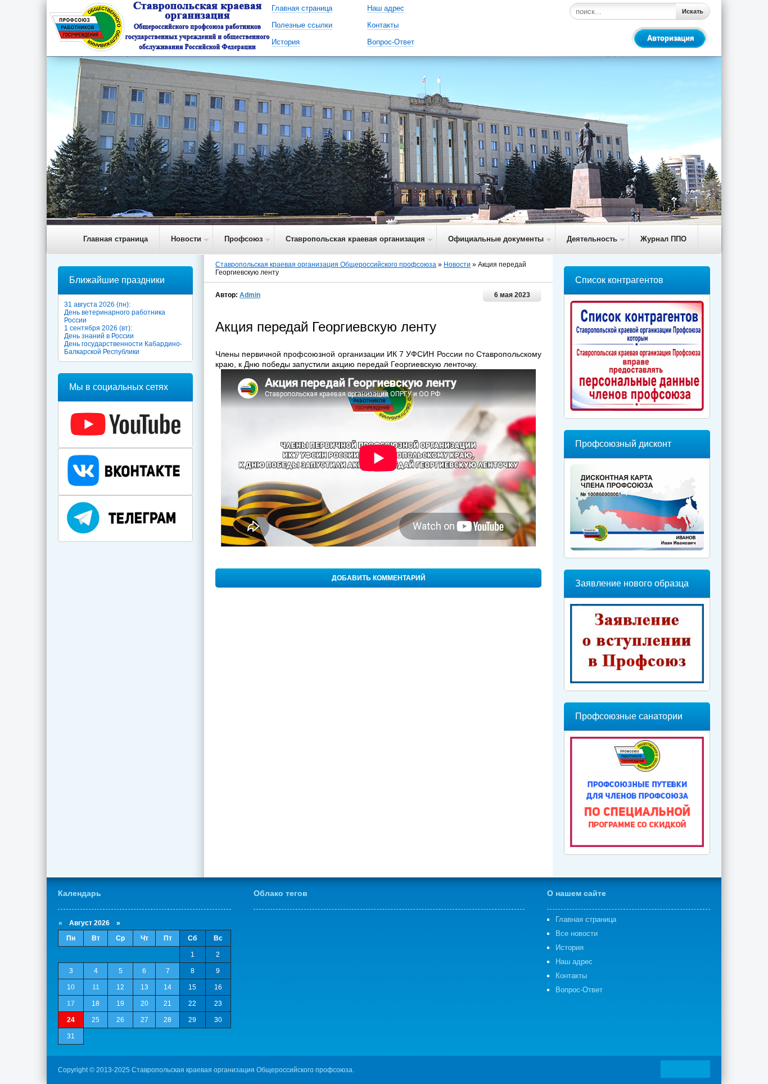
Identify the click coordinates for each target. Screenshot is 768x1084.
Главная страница (302, 8)
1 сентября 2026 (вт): (98, 328)
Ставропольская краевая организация (355, 239)
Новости (186, 239)
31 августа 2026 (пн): (97, 304)
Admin (250, 295)
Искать (692, 11)
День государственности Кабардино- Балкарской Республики (123, 348)
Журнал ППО (663, 239)
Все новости (576, 933)
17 (71, 1003)
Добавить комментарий (379, 578)
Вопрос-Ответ (390, 42)
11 (96, 987)
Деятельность (592, 239)
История (286, 42)
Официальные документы (496, 239)
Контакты (383, 25)
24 (71, 1020)
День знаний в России (99, 336)
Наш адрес (385, 8)
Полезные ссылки (302, 25)
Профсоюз (243, 239)
